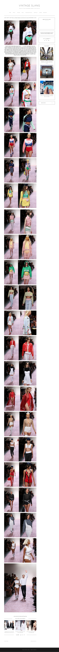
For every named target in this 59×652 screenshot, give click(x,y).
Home (10, 12)
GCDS (22, 46)
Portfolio (35, 12)
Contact (40, 12)
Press (23, 12)
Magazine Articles (29, 12)
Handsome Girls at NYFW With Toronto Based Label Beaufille (9, 632)
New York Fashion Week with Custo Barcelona (31, 632)
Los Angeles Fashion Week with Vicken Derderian (20, 632)
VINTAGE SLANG (29, 5)
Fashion (18, 12)
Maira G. (35, 649)
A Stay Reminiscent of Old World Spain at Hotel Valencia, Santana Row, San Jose (46, 96)
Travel (14, 12)
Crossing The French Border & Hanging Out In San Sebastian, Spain (47, 62)
